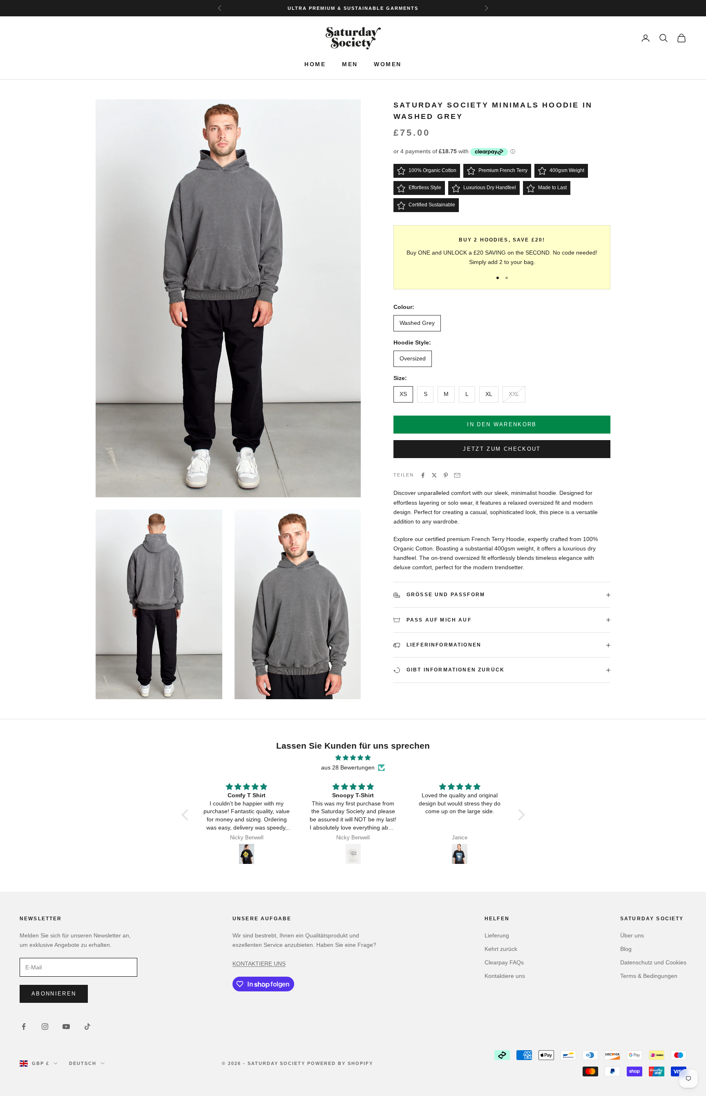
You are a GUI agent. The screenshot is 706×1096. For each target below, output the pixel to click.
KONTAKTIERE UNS (259, 963)
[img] (353, 758)
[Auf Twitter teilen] (434, 475)
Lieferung (497, 935)
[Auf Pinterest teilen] (445, 475)
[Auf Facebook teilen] (423, 475)
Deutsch (82, 1063)
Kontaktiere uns (505, 976)
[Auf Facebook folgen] (24, 1026)
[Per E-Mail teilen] (457, 475)
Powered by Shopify (340, 1063)
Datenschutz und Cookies (653, 962)
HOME (315, 64)
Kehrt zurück (501, 949)
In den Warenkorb (501, 425)
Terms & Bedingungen (648, 976)
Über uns (632, 935)
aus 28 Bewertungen (348, 767)
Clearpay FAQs (504, 962)
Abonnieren (53, 994)
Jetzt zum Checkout (502, 449)
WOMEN (387, 64)
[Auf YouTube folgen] (66, 1026)
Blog (626, 949)
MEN (349, 64)
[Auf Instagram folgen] (45, 1026)
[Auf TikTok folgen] (87, 1026)
